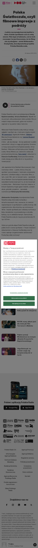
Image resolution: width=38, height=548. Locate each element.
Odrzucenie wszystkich (19, 298)
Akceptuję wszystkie (19, 303)
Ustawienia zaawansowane (19, 293)
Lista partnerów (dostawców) (12, 286)
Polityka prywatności (18, 269)
